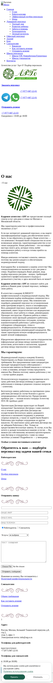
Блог (9, 41)
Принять (14, 677)
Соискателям (13, 43)
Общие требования (10, 596)
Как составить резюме (22, 48)
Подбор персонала (9, 474)
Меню (6, 5)
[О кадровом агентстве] (20, 212)
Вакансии (16, 46)
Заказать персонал (10, 85)
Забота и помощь (20, 29)
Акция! (10, 39)
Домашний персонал (16, 21)
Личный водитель (20, 34)
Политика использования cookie (18, 671)
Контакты (11, 61)
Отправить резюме (20, 51)
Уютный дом (18, 24)
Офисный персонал (16, 36)
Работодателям (19, 14)
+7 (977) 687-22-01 (28, 91)
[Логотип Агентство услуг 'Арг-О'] (20, 79)
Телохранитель (19, 31)
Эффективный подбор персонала (27, 17)
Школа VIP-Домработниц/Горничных (29, 56)
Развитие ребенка (20, 26)
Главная (10, 9)
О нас (14, 12)
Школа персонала (15, 53)
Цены (14, 19)
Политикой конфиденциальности (16, 579)
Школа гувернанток (21, 58)
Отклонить (38, 677)
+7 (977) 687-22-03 (9, 113)
